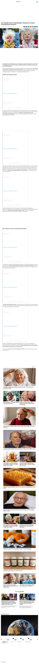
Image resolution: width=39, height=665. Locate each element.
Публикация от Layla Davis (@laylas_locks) (15, 107)
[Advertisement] (19, 11)
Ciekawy (14, 26)
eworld (18, 1)
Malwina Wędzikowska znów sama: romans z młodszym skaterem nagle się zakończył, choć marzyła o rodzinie (27, 603)
